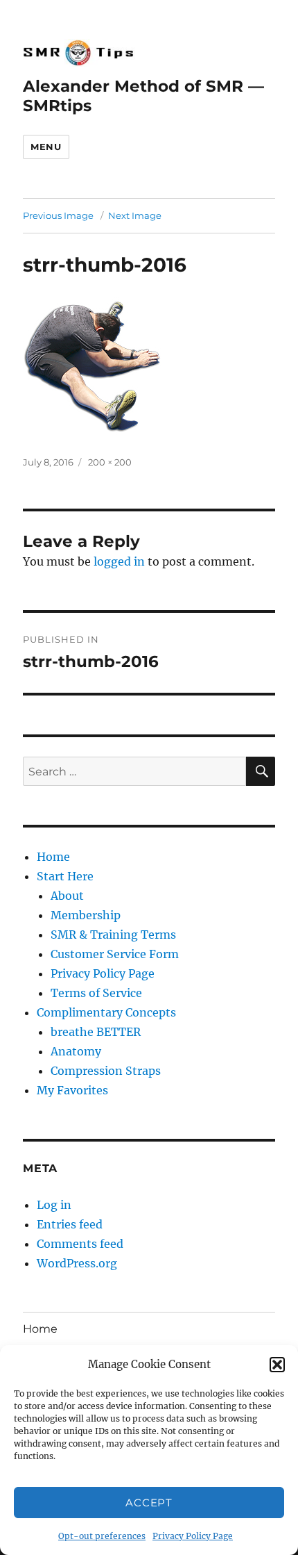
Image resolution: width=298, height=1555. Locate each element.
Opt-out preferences (102, 1536)
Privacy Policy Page (192, 1536)
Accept (148, 1502)
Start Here (65, 876)
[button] (277, 1365)
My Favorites (72, 1090)
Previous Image (58, 215)
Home (53, 857)
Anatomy (76, 1051)
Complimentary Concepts (106, 1012)
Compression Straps (106, 1071)
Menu (45, 146)
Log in (54, 1205)
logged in (119, 561)
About (67, 896)
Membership (86, 915)
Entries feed (70, 1224)
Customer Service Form (115, 954)
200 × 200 (110, 462)
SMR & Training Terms (113, 934)
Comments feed (80, 1244)
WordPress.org (77, 1263)
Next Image (134, 215)
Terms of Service (96, 993)
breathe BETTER (96, 1032)
